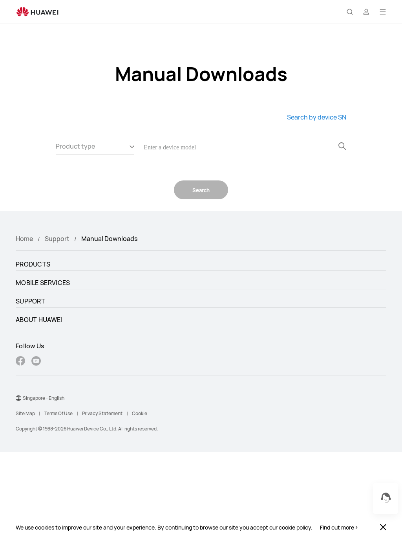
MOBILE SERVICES (43, 283)
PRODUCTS (33, 264)
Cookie (139, 413)
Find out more (337, 527)
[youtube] (36, 361)
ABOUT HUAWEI (39, 320)
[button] (349, 11)
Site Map (25, 413)
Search (201, 190)
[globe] (18, 398)
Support (57, 238)
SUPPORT (30, 301)
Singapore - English (43, 398)
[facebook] (20, 361)
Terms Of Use (58, 413)
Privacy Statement (102, 413)
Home (24, 238)
